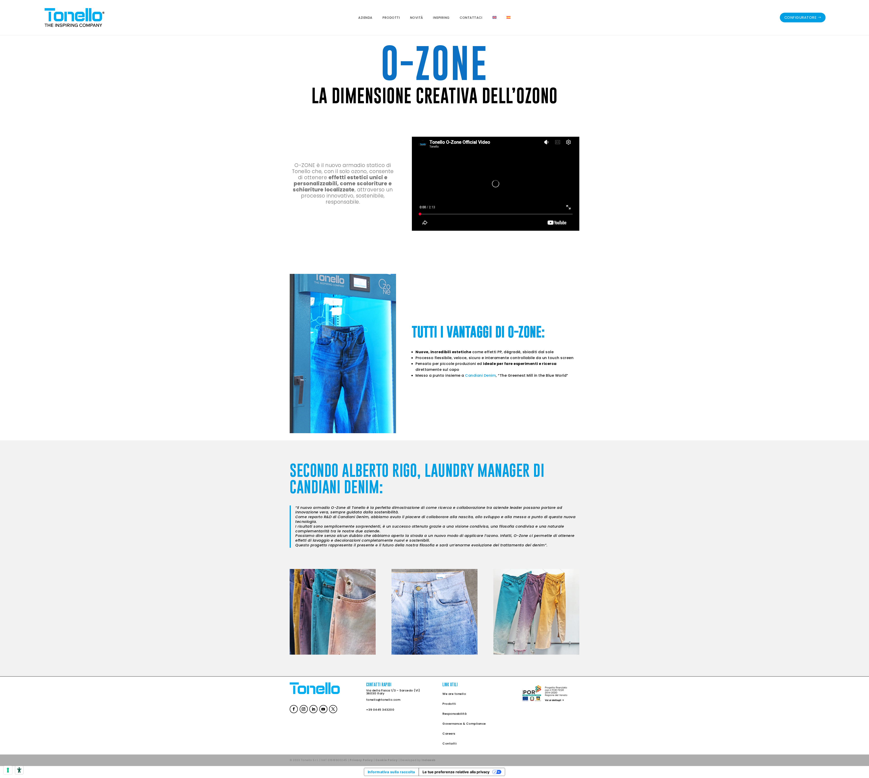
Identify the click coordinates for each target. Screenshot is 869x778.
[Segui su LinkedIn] (313, 709)
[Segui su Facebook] (293, 709)
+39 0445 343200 (380, 709)
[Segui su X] (332, 709)
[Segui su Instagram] (303, 709)
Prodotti (449, 704)
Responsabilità (454, 714)
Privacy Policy (361, 760)
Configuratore (800, 17)
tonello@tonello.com (383, 700)
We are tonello (454, 694)
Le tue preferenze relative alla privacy (456, 772)
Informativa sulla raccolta (391, 772)
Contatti (449, 743)
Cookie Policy (386, 760)
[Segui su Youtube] (323, 709)
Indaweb (429, 760)
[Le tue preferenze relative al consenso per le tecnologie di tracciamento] (8, 770)
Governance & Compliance (464, 724)
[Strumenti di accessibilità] (19, 770)
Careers (448, 733)
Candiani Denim (480, 375)
